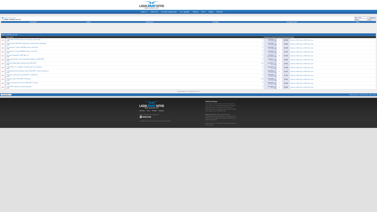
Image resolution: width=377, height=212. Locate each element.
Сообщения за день (292, 22)
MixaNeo (272, 76)
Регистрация (33, 22)
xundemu (272, 40)
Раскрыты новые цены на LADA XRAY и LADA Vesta (22, 75)
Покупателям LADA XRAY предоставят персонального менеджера (26, 43)
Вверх (374, 94)
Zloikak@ (272, 72)
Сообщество (149, 22)
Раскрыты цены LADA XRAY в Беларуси (19, 79)
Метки (14, 17)
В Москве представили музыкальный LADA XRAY (21, 63)
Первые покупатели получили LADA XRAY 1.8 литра (22, 82)
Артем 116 (272, 83)
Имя (356, 17)
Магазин (219, 12)
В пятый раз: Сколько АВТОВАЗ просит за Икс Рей (22, 51)
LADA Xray (154, 12)
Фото (203, 12)
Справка (88, 22)
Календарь (216, 22)
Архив (370, 94)
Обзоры (195, 12)
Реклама (154, 110)
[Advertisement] (188, 28)
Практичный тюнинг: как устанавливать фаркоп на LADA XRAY (25, 59)
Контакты (142, 110)
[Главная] (151, 9)
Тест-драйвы (184, 12)
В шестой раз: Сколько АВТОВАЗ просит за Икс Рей (22, 47)
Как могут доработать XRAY (15, 55)
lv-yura (273, 60)
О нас (148, 110)
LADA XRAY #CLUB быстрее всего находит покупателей (23, 39)
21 (279, 56)
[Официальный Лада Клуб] (145, 117)
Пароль (357, 19)
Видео (211, 12)
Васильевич (272, 56)
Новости (144, 12)
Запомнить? (373, 17)
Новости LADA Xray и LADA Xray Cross (302, 40)
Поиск (357, 22)
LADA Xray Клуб (7, 17)
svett (8, 40)
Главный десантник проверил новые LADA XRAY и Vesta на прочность (28, 71)
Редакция (161, 110)
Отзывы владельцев (169, 12)
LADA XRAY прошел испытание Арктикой (19, 86)
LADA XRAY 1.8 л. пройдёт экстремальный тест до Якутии (24, 67)
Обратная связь (354, 94)
